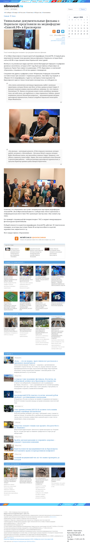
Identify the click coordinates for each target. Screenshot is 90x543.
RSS (5, 504)
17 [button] (69, 31)
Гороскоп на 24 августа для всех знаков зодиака (57, 480)
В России (22, 12)
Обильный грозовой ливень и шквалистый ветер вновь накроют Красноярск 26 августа (26, 480)
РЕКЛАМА (81, 504)
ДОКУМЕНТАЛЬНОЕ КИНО (58, 40)
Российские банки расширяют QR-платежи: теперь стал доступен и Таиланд (42, 279)
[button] (69, 17)
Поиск (83, 9)
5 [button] (75, 25)
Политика (30, 12)
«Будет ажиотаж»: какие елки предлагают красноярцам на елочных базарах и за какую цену (42, 331)
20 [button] (78, 31)
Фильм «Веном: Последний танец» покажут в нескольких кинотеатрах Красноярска (56, 252)
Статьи (7, 9)
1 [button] (84, 22)
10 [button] (69, 28)
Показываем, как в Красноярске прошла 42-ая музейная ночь (26, 329)
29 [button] (84, 34)
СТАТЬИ (9, 354)
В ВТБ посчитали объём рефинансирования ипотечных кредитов (58, 304)
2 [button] (87, 22)
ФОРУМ (63, 44)
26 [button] (75, 34)
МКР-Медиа (14, 9)
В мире (15, 12)
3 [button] (69, 25)
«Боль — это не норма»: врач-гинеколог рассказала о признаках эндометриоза (36, 362)
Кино (14, 16)
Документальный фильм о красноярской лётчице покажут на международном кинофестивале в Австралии (36, 252)
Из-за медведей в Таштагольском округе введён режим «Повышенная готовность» (42, 481)
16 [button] (87, 28)
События (17, 422)
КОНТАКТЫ (68, 504)
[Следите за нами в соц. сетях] (54, 1)
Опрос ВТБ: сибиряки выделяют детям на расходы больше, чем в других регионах (26, 279)
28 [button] (81, 34)
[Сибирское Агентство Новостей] (13, 6)
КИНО (63, 37)
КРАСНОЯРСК (14, 1)
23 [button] (87, 31)
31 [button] (69, 36)
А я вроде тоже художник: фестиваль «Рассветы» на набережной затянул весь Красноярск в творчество (35, 380)
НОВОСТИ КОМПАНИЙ (15, 262)
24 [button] (69, 34)
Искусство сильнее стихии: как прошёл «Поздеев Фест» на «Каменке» (36, 427)
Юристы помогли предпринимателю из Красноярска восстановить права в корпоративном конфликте (36, 450)
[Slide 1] (36, 141)
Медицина (18, 358)
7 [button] (81, 25)
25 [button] (72, 34)
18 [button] (72, 31)
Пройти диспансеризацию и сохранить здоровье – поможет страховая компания (34, 441)
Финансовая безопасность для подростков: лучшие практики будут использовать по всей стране (42, 306)
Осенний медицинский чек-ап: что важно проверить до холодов (37, 458)
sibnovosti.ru (53, 517)
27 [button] (78, 34)
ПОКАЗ (63, 42)
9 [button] (87, 25)
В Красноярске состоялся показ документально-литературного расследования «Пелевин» (15, 252)
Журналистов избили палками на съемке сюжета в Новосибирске (10, 329)
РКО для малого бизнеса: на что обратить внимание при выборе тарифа (10, 279)
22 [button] (84, 31)
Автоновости (19, 406)
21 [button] (81, 31)
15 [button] (84, 28)
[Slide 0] (33, 141)
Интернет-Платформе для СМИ (21, 541)
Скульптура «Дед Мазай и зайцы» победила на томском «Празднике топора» (10, 480)
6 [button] (78, 25)
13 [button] (78, 28)
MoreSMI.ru (32, 541)
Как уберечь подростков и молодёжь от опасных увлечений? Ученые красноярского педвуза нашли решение (10, 306)
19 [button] (75, 31)
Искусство (18, 376)
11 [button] (72, 28)
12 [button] (75, 28)
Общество (38, 12)
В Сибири (8, 12)
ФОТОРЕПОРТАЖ (12, 314)
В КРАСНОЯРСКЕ (60, 39)
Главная (6, 16)
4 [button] (72, 25)
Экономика (46, 12)
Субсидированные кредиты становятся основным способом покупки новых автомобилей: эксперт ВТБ (26, 306)
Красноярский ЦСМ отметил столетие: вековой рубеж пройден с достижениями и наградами (36, 396)
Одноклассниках (38, 237)
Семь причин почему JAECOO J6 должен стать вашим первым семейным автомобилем (35, 410)
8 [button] (84, 25)
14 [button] (81, 28)
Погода (24, 1)
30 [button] (87, 34)
